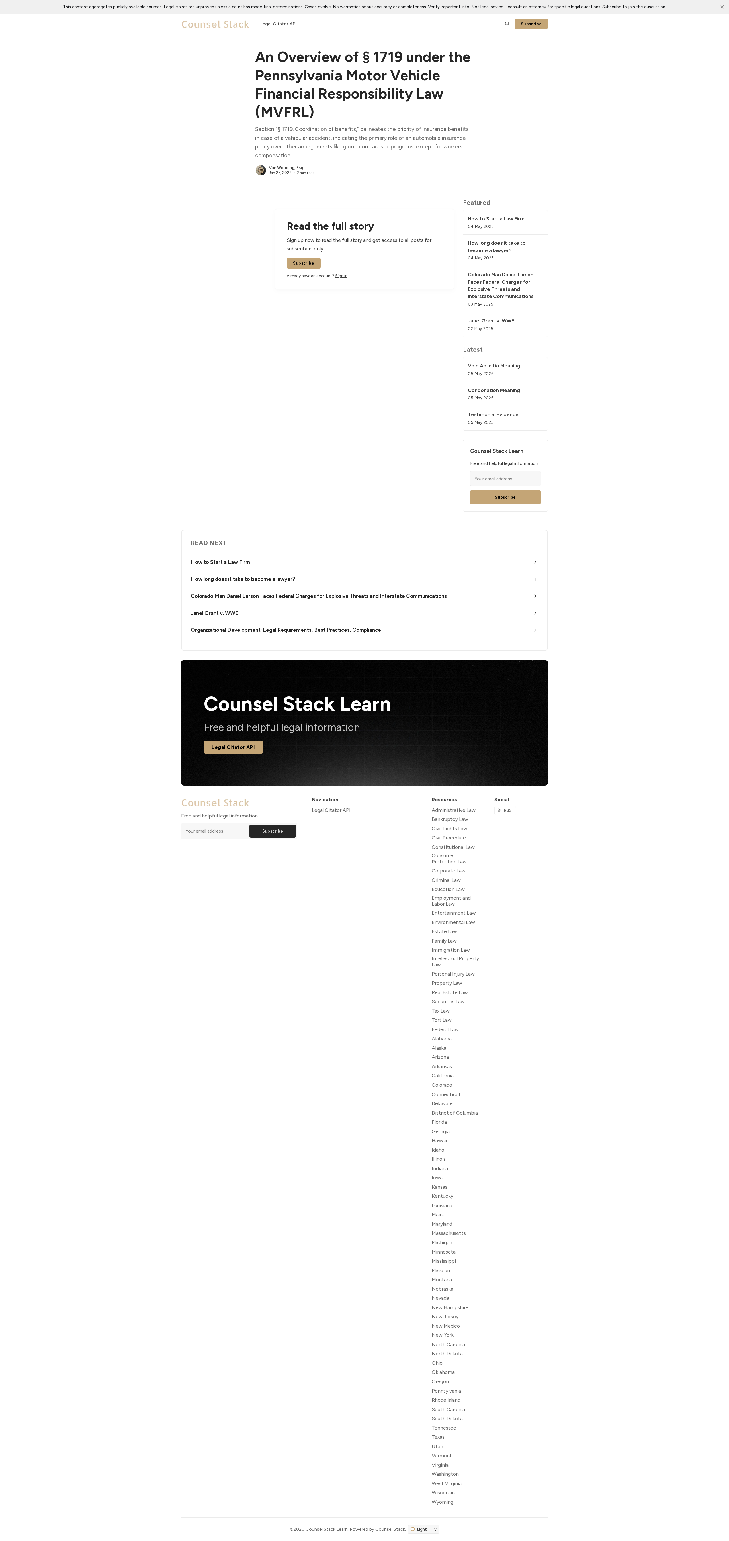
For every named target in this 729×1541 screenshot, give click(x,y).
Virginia (440, 1465)
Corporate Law (449, 871)
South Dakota (447, 1418)
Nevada (440, 1298)
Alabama (442, 1038)
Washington (445, 1474)
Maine (438, 1214)
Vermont (442, 1455)
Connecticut (446, 1094)
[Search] (507, 24)
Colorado (442, 1085)
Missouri (441, 1270)
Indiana (440, 1168)
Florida (439, 1122)
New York (443, 1335)
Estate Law (444, 931)
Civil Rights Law (449, 828)
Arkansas (442, 1066)
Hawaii (439, 1140)
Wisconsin (443, 1492)
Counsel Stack (390, 1529)
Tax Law (441, 1011)
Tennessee (444, 1428)
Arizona (440, 1057)
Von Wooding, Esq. (286, 167)
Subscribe (531, 23)
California (443, 1075)
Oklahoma (443, 1372)
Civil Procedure (449, 838)
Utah (437, 1446)
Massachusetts (449, 1233)
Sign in (341, 275)
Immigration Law (451, 950)
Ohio (437, 1363)
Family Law (444, 941)
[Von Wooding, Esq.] (261, 170)
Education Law (448, 889)
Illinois (439, 1159)
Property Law (447, 983)
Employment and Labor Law (451, 901)
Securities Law (448, 1001)
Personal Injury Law (453, 974)
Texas (438, 1437)
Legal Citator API (233, 747)
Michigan (442, 1242)
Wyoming (442, 1502)
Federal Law (445, 1029)
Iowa (437, 1177)
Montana (442, 1279)
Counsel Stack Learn (327, 1529)
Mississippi (444, 1261)
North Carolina (448, 1344)
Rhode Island (446, 1400)
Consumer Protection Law (449, 858)
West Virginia (447, 1483)
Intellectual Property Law (455, 961)
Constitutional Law (453, 847)
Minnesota (444, 1252)
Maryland (442, 1224)
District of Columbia (455, 1113)
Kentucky (442, 1196)
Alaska (439, 1048)
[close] (722, 6)
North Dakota (447, 1353)
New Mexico (446, 1326)
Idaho (438, 1150)
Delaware (442, 1103)
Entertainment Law (454, 913)
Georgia (441, 1131)
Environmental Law (453, 922)
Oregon (440, 1381)
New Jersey (445, 1316)
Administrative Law (454, 810)
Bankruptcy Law (450, 819)
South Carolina (448, 1409)
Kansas (439, 1187)
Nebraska (442, 1289)
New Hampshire (450, 1307)
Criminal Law (446, 880)
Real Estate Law (450, 992)
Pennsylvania (446, 1391)
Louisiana (442, 1205)
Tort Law (442, 1020)
